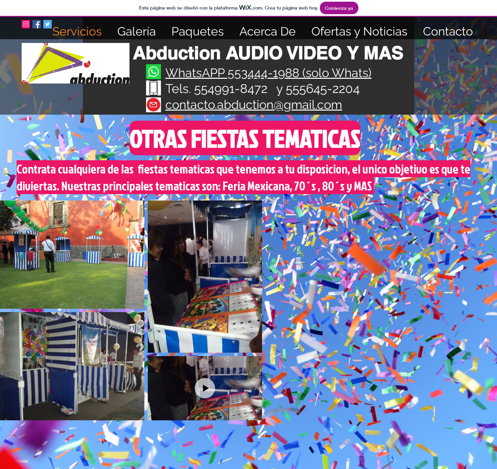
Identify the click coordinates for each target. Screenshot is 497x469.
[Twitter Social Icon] (47, 24)
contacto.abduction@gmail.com (253, 104)
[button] (244, 138)
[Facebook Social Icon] (36, 24)
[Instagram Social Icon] (26, 24)
